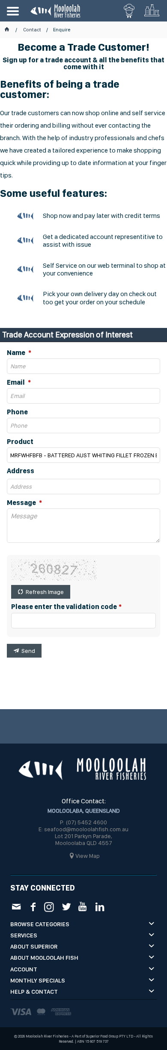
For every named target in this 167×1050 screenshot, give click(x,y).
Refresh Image (45, 591)
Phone (17, 412)
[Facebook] (32, 906)
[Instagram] (49, 906)
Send (28, 650)
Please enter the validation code (64, 607)
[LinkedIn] (99, 906)
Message (22, 503)
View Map (87, 855)
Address (20, 471)
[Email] (16, 906)
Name (17, 353)
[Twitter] (66, 906)
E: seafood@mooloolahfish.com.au (83, 829)
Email (16, 382)
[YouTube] (83, 906)
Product (20, 442)
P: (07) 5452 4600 (83, 822)
